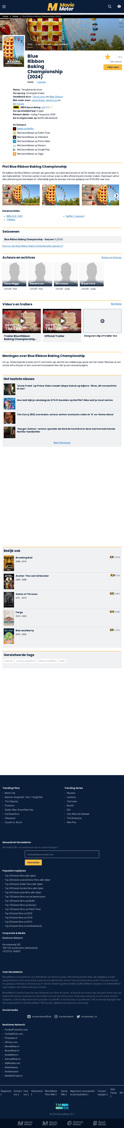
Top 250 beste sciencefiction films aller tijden (27, 880)
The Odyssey (11, 801)
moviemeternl (65, 1016)
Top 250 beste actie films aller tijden (23, 892)
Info (30, 44)
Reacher (71, 793)
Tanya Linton (39, 96)
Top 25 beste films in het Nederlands (23, 926)
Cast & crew (43, 44)
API (121, 1093)
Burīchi (70, 805)
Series (15, 16)
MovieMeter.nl (12, 1046)
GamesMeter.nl (12, 1059)
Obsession (10, 818)
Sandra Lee (52, 100)
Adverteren (37, 1091)
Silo (69, 809)
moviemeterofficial (41, 1016)
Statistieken (61, 44)
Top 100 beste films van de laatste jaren (25, 896)
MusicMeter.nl (12, 1050)
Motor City (10, 793)
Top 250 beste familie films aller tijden (24, 888)
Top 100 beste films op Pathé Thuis (23, 909)
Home (5, 16)
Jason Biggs (38, 100)
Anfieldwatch (11, 1071)
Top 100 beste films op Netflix (20, 901)
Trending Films (11, 788)
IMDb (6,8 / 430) (14, 216)
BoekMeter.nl (11, 1055)
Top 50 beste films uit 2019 (18, 922)
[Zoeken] (110, 7)
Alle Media (116, 304)
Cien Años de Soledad (78, 814)
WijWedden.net (12, 1063)
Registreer (6, 1091)
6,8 (46, 107)
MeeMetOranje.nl (13, 1075)
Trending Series (73, 788)
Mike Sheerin (56, 96)
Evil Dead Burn (12, 814)
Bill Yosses (18, 104)
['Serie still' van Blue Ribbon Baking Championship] (21, 194)
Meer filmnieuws (62, 442)
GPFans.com (11, 1042)
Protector (10, 805)
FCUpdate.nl (11, 1038)
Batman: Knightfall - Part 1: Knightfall (23, 797)
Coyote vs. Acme (13, 822)
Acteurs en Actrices (112, 257)
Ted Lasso (72, 801)
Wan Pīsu (71, 822)
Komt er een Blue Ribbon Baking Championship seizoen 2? (32, 246)
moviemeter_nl (89, 1016)
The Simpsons (74, 818)
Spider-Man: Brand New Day (19, 809)
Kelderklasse (11, 1067)
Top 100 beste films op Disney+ (20, 905)
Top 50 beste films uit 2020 (18, 913)
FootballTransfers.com (16, 1029)
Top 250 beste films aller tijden (20, 875)
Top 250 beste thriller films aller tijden (24, 884)
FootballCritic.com (14, 1034)
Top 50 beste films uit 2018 (18, 917)
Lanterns (71, 797)
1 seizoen (41, 82)
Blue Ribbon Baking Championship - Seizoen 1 (30, 239)
